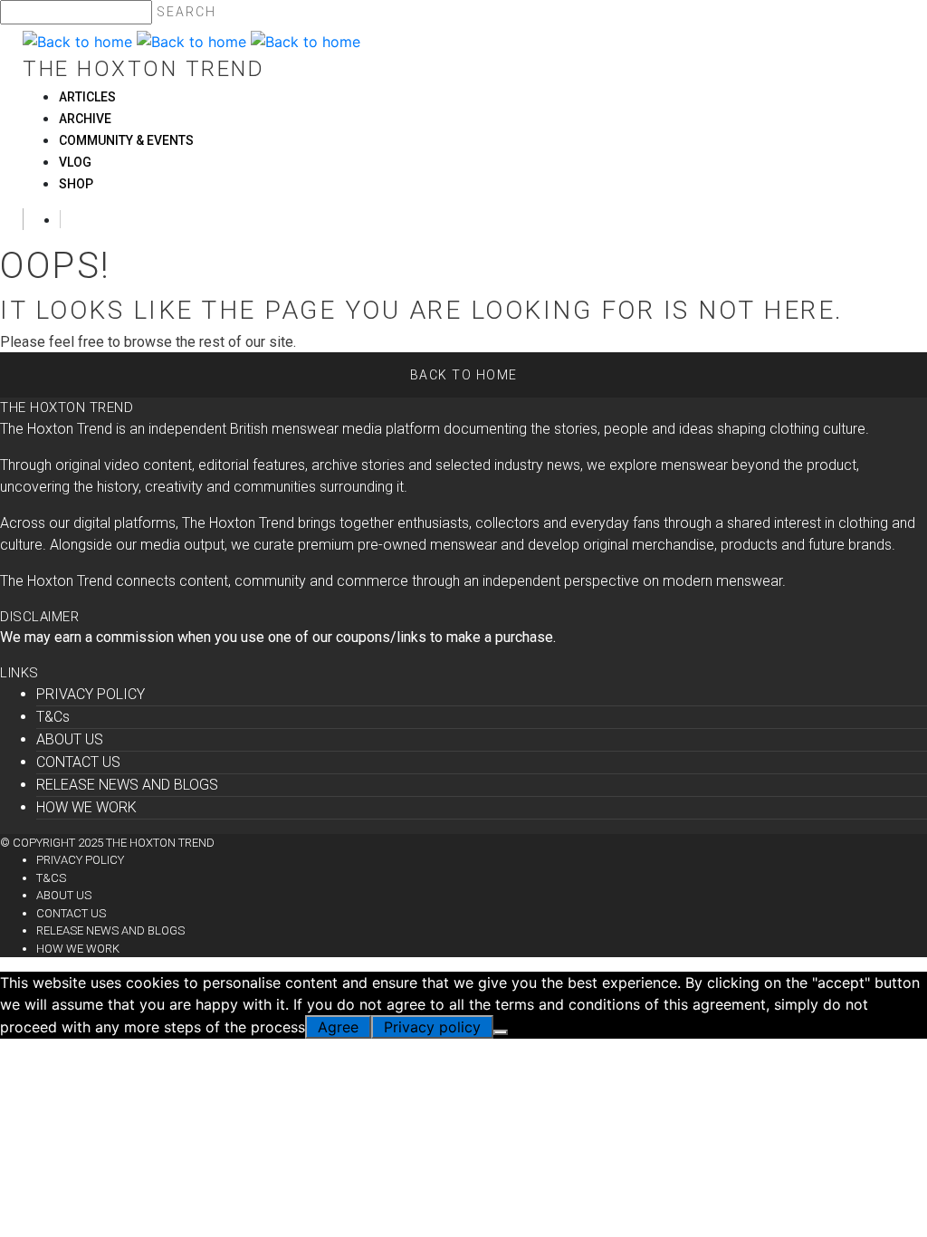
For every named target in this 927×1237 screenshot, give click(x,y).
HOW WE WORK (86, 807)
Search (186, 12)
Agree (338, 1027)
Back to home (464, 375)
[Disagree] (500, 1032)
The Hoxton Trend (143, 69)
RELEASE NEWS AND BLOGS (127, 784)
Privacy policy (432, 1027)
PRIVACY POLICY (90, 694)
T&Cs (53, 716)
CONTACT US (78, 762)
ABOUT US (69, 739)
